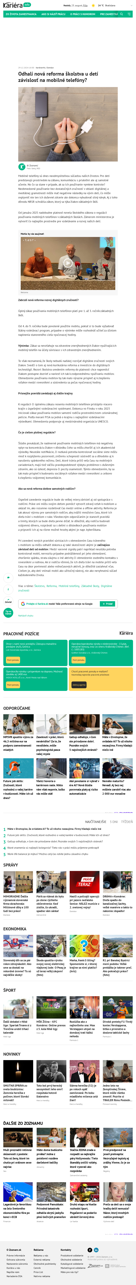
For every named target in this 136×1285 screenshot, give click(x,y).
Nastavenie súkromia (17, 1263)
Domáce (50, 67)
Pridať (109, 603)
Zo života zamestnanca (21, 14)
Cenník (37, 1267)
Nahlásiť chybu (25, 615)
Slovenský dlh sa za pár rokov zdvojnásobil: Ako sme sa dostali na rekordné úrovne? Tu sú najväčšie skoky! (17, 967)
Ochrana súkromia (16, 1259)
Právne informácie (16, 1255)
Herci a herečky (9, 1104)
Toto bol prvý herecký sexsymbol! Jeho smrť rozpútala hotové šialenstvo (49, 1091)
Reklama (38, 1249)
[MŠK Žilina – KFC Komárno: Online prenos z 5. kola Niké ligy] (51, 1007)
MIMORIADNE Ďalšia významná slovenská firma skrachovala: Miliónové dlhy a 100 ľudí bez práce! (16, 904)
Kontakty (66, 1249)
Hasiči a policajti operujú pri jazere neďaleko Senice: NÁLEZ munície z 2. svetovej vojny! (84, 902)
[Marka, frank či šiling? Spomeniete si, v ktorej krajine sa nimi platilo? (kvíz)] (85, 946)
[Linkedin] (96, 1250)
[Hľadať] (121, 14)
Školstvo (39, 586)
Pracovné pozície (21, 633)
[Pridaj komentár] (8, 578)
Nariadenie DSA (14, 1276)
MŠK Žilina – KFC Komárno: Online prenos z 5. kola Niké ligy (51, 1025)
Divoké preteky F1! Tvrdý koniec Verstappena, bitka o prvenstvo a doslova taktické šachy (117, 1027)
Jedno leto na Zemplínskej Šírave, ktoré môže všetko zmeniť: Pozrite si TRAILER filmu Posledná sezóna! (117, 1093)
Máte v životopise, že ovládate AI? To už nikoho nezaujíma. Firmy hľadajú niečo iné (54, 828)
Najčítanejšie (95, 822)
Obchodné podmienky (45, 1263)
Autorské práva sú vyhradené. (103, 1259)
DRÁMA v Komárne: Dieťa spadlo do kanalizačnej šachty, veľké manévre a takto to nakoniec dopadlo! (117, 904)
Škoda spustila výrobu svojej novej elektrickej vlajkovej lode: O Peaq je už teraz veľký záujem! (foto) (51, 967)
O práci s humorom (82, 14)
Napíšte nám (13, 1272)
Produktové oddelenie (72, 1255)
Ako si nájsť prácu (53, 14)
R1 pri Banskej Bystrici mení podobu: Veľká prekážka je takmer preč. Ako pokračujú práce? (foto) (117, 967)
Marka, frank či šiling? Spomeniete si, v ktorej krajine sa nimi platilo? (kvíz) (83, 965)
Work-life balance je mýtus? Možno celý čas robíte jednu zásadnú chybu (47, 854)
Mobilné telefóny (69, 586)
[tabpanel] (68, 841)
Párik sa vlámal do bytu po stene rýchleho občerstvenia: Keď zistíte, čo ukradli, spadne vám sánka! (50, 904)
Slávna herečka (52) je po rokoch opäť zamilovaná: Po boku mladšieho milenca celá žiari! (84, 1093)
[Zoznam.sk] (96, 1266)
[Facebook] (90, 1250)
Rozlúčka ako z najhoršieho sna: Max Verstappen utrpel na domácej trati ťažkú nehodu (82, 1029)
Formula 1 (74, 1040)
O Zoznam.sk (14, 1249)
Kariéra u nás (13, 1267)
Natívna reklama (42, 1276)
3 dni (114, 822)
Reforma (52, 586)
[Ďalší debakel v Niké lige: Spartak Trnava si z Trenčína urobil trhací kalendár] (18, 1007)
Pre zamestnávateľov (114, 14)
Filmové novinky (110, 1104)
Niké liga (7, 1036)
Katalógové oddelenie (72, 1263)
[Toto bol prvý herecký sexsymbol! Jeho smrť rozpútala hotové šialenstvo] (51, 1071)
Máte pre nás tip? (69, 1272)
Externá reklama (42, 1259)
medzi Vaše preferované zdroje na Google (59, 603)
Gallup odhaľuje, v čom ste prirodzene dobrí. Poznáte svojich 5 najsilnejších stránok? (55, 841)
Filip (85, 5)
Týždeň (127, 822)
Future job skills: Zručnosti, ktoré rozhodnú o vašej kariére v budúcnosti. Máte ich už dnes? (58, 835)
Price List (38, 1272)
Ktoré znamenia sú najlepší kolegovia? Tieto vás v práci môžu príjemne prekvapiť (53, 847)
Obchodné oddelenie (71, 1259)
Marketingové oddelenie (73, 1267)
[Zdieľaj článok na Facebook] (8, 589)
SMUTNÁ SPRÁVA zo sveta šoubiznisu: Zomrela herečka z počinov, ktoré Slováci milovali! (16, 1093)
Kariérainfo (40, 67)
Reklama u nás (41, 1255)
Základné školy (90, 586)
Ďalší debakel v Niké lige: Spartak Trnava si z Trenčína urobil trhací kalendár (17, 1027)
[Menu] (129, 14)
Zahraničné (41, 915)
